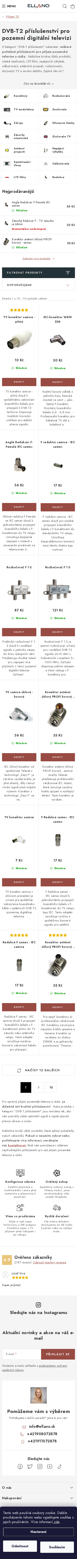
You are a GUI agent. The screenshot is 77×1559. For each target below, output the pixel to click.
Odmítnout (19, 1546)
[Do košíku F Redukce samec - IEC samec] (58, 882)
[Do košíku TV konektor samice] (19, 882)
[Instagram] (39, 1466)
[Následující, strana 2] (38, 1087)
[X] (30, 1466)
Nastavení (38, 1531)
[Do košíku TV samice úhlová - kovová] (19, 757)
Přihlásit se (58, 1354)
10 (51, 1087)
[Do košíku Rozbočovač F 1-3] (58, 632)
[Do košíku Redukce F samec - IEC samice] (19, 1007)
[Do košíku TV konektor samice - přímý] (19, 382)
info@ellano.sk (42, 1426)
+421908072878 (42, 1434)
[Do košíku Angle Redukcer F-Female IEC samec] (19, 507)
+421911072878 (42, 1441)
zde (56, 1522)
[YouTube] (49, 1466)
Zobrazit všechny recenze (49, 1262)
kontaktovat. (17, 1145)
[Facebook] (20, 1466)
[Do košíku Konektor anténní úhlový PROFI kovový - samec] (58, 1007)
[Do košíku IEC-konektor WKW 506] (58, 382)
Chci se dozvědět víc (37, 84)
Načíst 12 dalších (42, 1070)
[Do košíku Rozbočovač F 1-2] (19, 632)
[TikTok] (59, 1466)
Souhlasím (57, 1547)
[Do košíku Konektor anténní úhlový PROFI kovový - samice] (58, 757)
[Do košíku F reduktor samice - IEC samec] (58, 507)
